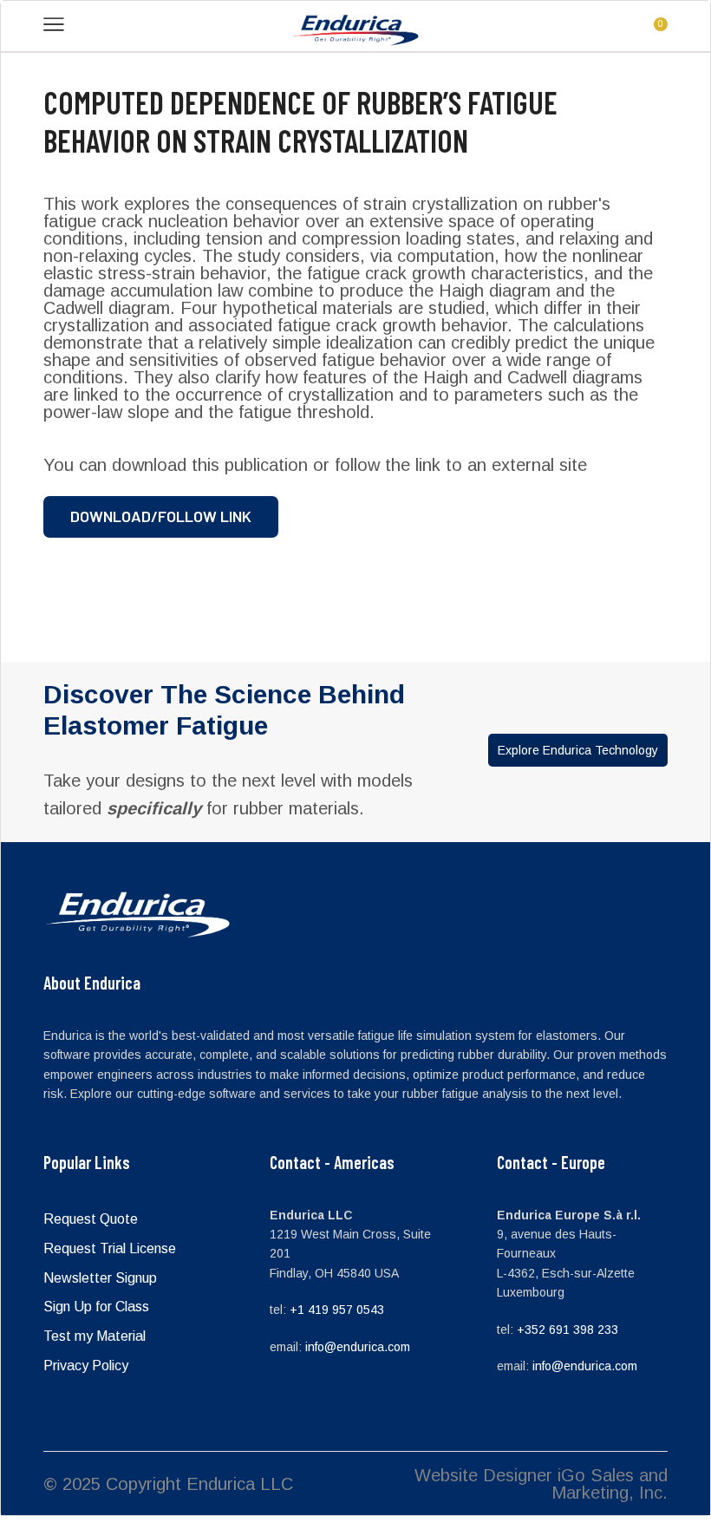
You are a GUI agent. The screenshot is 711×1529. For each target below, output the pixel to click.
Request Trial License (109, 1248)
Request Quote (90, 1219)
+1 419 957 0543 (337, 1310)
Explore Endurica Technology (578, 750)
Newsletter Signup (100, 1278)
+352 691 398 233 (567, 1329)
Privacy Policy (85, 1365)
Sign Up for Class (96, 1306)
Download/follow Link (160, 516)
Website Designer (483, 1475)
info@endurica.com (357, 1347)
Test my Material (94, 1336)
